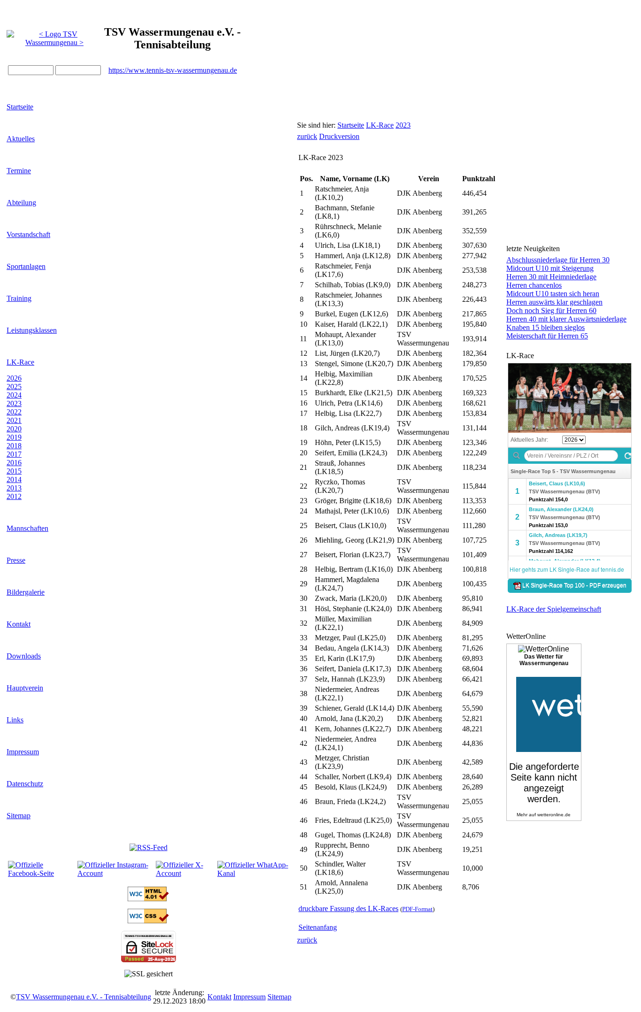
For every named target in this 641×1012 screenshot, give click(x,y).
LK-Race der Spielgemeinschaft (553, 609)
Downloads (24, 656)
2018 (14, 446)
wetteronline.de (554, 814)
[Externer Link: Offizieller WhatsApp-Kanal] (253, 873)
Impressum (23, 752)
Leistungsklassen (32, 330)
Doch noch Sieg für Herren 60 (551, 310)
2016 (14, 463)
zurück (307, 136)
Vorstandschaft (28, 234)
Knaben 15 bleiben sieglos (545, 327)
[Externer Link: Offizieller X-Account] (185, 873)
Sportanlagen (26, 266)
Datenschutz (25, 784)
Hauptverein (25, 688)
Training (19, 298)
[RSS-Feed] (149, 847)
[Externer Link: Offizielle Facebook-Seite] (42, 873)
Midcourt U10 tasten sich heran (552, 294)
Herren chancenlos (534, 285)
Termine (19, 171)
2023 (14, 403)
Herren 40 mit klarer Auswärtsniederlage (566, 319)
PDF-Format (417, 908)
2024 (14, 395)
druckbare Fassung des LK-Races (348, 908)
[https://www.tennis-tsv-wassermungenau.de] (54, 36)
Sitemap (19, 816)
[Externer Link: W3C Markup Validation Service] (148, 899)
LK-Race (20, 362)
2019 (14, 437)
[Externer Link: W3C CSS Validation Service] (148, 921)
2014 (14, 479)
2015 (14, 471)
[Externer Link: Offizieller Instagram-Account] (115, 873)
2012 (14, 496)
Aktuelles (21, 139)
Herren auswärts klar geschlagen (554, 302)
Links (15, 720)
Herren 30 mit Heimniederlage (551, 277)
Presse (16, 560)
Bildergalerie (26, 592)
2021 (14, 420)
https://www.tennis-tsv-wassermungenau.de (172, 70)
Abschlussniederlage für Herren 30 (558, 260)
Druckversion (339, 136)
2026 (14, 378)
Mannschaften (27, 528)
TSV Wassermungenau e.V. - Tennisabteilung (83, 997)
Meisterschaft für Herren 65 (547, 336)
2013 (14, 488)
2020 (14, 429)
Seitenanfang (317, 927)
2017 (14, 454)
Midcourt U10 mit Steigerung (550, 268)
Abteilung (21, 203)
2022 (14, 412)
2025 (14, 387)
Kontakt (19, 624)
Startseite (20, 107)
